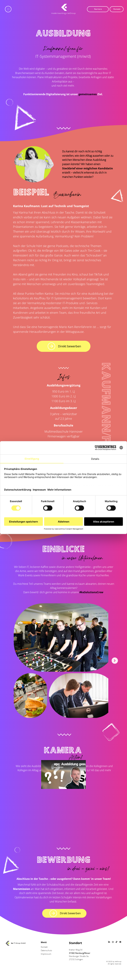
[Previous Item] (6, 660)
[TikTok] (116, 942)
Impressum (46, 953)
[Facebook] (120, 942)
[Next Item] (115, 660)
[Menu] (8, 9)
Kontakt (44, 947)
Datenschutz (46, 950)
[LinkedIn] (109, 942)
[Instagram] (113, 942)
